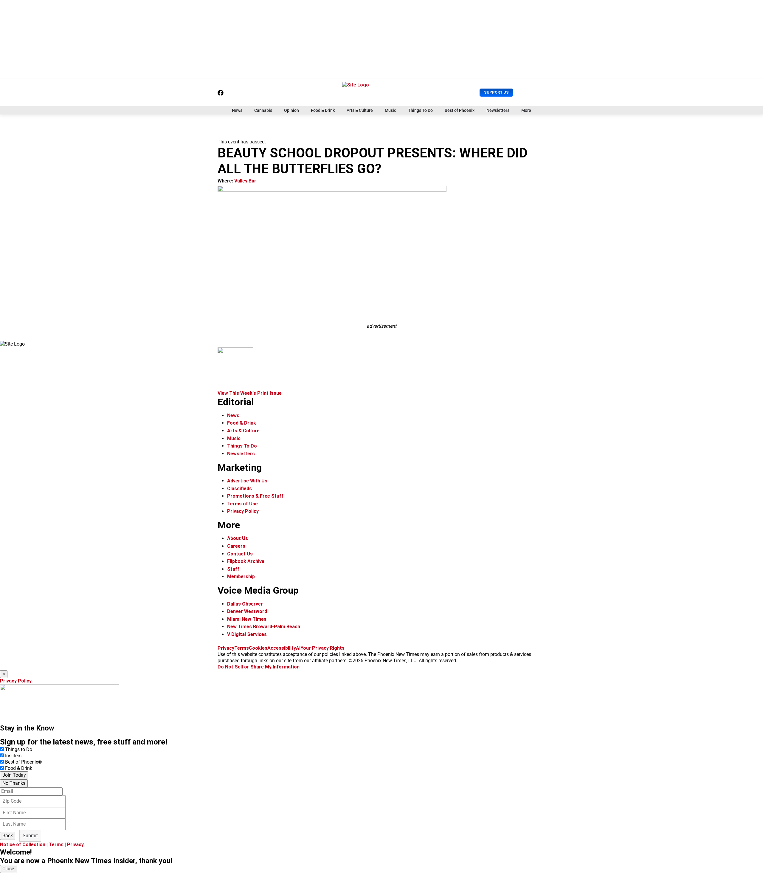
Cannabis (263, 110)
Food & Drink (323, 110)
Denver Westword (247, 611)
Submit (30, 835)
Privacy (226, 648)
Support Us (496, 92)
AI (298, 648)
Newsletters (497, 110)
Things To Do (420, 110)
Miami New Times (246, 619)
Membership (241, 576)
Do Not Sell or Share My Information (259, 667)
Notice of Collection (22, 844)
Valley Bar (245, 181)
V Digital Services (247, 634)
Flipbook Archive (245, 561)
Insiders (13, 756)
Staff (233, 569)
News (237, 110)
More (526, 110)
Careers (236, 546)
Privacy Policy (243, 511)
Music (390, 110)
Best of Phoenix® (23, 762)
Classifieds (239, 488)
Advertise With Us (247, 481)
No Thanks (13, 783)
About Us (237, 538)
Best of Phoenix (459, 110)
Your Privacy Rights (322, 648)
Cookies (258, 648)
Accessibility (281, 648)
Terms (241, 648)
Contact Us (240, 554)
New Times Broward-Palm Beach (263, 626)
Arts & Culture (360, 110)
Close (8, 869)
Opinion (291, 110)
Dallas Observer (245, 604)
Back (7, 835)
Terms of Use (242, 504)
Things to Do (18, 749)
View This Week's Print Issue (250, 393)
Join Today (14, 775)
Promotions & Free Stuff (255, 496)
